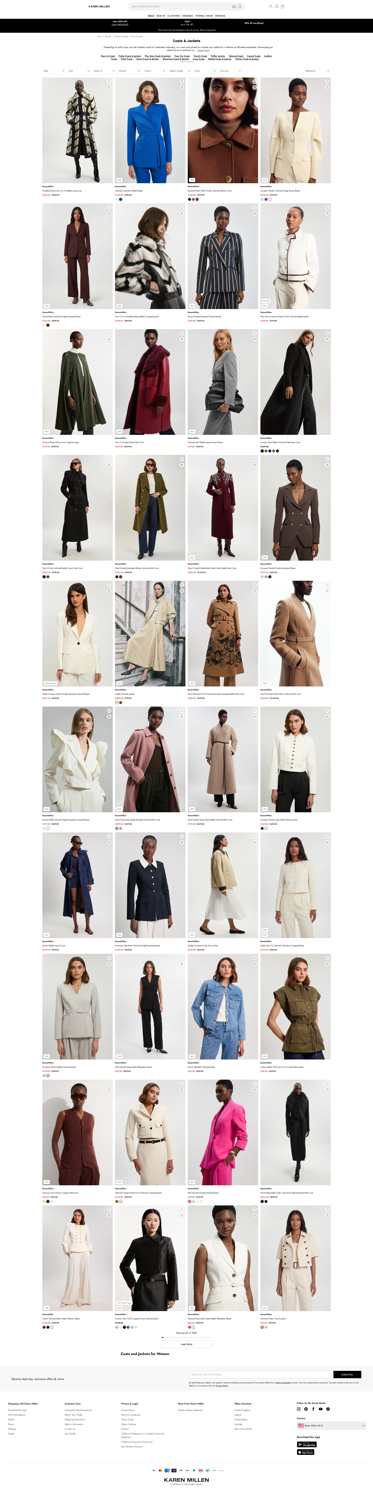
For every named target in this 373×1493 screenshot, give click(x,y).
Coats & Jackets (137, 36)
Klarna (11, 1424)
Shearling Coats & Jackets (176, 59)
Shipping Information (75, 1419)
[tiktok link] (328, 1409)
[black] (262, 451)
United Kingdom (242, 1410)
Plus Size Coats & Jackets (158, 56)
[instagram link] (298, 1409)
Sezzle (11, 1433)
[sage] (132, 1327)
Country (301, 1418)
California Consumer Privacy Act (137, 1442)
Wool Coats (127, 59)
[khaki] (44, 1327)
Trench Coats (200, 56)
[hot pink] (189, 1327)
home (99, 36)
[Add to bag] (109, 87)
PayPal (11, 1419)
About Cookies (128, 1424)
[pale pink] (120, 1327)
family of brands (283, 1382)
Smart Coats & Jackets (147, 59)
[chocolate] (48, 325)
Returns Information (74, 1424)
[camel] (197, 199)
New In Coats (108, 56)
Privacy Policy (128, 1410)
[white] (51, 1201)
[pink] (189, 1201)
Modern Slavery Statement (190, 1410)
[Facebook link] (313, 1409)
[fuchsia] (266, 199)
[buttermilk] (269, 199)
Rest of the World (243, 1429)
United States (240, 1419)
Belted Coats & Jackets (219, 59)
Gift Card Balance (16, 1415)
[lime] (262, 576)
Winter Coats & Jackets (247, 59)
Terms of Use (127, 1419)
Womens (108, 36)
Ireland (237, 1415)
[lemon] (44, 1201)
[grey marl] (193, 199)
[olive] (48, 576)
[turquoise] (262, 199)
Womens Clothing (121, 36)
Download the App (17, 1410)
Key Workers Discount (132, 1446)
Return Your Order (73, 1415)
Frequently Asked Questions (78, 1410)
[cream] (44, 325)
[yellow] (116, 702)
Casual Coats (253, 56)
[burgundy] (277, 451)
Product (125, 1429)
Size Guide (70, 1433)
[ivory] (116, 199)
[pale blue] (266, 576)
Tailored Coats (236, 56)
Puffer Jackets (218, 56)
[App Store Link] (307, 1448)
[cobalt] (120, 199)
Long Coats (198, 59)
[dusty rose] (116, 828)
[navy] (189, 199)
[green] (120, 702)
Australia (238, 1424)
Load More (186, 1344)
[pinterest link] (306, 1409)
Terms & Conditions (130, 1415)
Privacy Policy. (222, 1385)
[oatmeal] (44, 1075)
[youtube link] (320, 1409)
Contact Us (70, 1429)
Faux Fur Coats (182, 56)
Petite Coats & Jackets (130, 56)
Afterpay (12, 1429)
